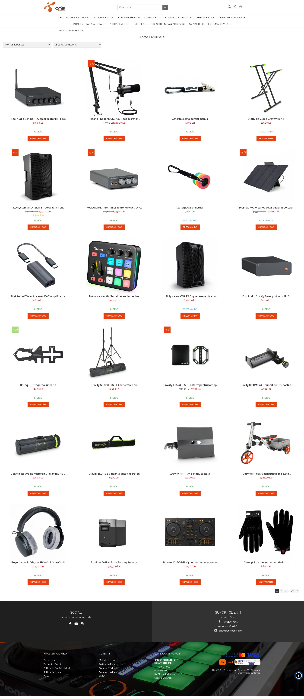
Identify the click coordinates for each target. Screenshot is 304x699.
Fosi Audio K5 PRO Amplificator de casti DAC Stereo (114, 207)
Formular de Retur (108, 672)
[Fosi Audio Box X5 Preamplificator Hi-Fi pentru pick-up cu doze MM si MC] (266, 265)
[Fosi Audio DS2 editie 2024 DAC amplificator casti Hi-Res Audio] (38, 265)
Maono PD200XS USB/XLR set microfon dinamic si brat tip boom (114, 118)
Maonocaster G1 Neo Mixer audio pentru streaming (114, 296)
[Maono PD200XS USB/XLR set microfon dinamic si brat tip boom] (114, 88)
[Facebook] (70, 624)
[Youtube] (76, 624)
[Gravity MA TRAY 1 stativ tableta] (190, 443)
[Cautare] (165, 7)
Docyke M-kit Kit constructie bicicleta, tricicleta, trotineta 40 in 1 (266, 473)
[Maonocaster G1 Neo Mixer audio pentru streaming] (114, 265)
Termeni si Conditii (53, 664)
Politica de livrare (52, 672)
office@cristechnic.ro (230, 630)
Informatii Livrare (219, 24)
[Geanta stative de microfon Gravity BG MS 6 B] (38, 443)
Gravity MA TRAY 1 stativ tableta (190, 473)
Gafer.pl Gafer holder (190, 207)
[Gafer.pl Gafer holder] (190, 176)
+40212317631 (230, 621)
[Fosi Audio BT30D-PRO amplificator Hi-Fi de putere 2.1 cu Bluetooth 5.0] (38, 88)
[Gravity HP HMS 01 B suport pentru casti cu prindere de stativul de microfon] (266, 354)
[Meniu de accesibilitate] (298, 675)
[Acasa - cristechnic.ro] (59, 7)
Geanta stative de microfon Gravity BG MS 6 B (38, 473)
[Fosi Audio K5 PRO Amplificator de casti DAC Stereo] (114, 177)
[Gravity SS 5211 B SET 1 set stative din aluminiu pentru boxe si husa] (114, 354)
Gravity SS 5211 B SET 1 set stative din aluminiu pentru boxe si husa (114, 385)
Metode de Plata (107, 660)
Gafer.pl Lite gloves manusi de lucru (266, 562)
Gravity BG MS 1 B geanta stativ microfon (114, 473)
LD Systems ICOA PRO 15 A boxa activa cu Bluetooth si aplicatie (190, 296)
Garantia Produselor (109, 668)
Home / (63, 30)
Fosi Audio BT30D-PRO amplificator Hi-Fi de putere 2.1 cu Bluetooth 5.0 (38, 118)
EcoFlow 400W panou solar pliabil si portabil (266, 207)
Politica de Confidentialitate (57, 668)
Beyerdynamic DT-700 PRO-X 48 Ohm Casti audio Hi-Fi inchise (38, 562)
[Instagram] (82, 624)
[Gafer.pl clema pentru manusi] (190, 88)
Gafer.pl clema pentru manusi (190, 118)
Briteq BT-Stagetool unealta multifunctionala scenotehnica (38, 385)
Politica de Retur (107, 664)
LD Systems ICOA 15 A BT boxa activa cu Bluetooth (38, 207)
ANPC (102, 676)
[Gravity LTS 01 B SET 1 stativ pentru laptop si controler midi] (190, 354)
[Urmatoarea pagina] (297, 591)
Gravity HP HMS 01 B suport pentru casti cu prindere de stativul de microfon (266, 385)
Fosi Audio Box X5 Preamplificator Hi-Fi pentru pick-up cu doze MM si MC (266, 296)
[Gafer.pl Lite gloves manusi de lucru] (266, 531)
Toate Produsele (75, 30)
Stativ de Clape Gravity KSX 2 (266, 118)
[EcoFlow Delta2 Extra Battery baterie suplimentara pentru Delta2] (114, 531)
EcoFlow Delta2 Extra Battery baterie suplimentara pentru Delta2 (114, 562)
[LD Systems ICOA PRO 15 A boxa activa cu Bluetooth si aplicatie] (190, 265)
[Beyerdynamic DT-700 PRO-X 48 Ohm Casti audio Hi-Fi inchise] (38, 531)
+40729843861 (229, 626)
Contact (47, 676)
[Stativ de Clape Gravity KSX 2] (266, 88)
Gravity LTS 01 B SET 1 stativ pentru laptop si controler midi (190, 385)
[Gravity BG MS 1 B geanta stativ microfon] (114, 443)
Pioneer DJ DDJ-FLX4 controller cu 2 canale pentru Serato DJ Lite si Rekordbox (190, 562)
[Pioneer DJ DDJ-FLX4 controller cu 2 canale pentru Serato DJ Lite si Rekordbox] (190, 531)
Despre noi (49, 660)
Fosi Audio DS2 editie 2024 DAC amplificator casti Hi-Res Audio (38, 296)
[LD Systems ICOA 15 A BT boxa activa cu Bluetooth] (38, 177)
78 (292, 590)
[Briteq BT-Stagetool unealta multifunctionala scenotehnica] (38, 354)
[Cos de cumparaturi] (240, 7)
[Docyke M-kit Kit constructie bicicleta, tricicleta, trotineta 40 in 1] (266, 443)
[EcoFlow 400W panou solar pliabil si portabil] (266, 177)
